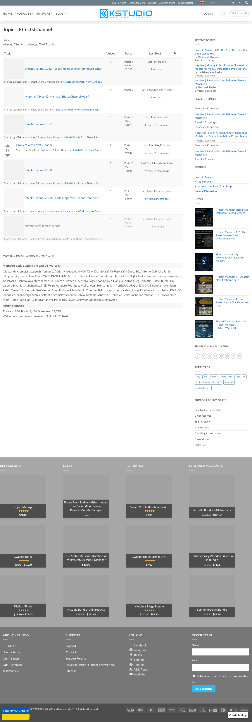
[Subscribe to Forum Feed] (174, 53)
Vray (198, 376)
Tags (238, 376)
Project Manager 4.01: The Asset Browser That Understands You (221, 51)
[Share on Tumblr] (233, 356)
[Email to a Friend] (215, 356)
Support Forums (166, 2)
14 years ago (157, 226)
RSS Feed (140, 669)
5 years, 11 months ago (156, 152)
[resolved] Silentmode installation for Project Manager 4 (220, 82)
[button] (185, 2)
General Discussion (206, 191)
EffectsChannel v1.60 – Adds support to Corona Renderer (61, 198)
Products (23, 13)
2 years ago (157, 69)
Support (43, 13)
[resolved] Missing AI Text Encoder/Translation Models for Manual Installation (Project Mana (221, 67)
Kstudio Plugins (204, 181)
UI (244, 376)
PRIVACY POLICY (34, 709)
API (205, 376)
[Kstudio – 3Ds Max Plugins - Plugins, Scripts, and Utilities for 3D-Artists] (126, 13)
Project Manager (204, 176)
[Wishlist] (222, 13)
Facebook (140, 645)
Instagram (140, 650)
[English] (202, 3)
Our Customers (137, 2)
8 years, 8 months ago (157, 198)
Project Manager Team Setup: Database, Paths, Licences (232, 211)
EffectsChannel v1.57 (38, 124)
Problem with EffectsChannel (34, 145)
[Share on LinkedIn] (227, 356)
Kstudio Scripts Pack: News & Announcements (87, 81)
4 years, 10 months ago (156, 125)
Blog (59, 13)
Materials (229, 382)
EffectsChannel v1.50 (38, 170)
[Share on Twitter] (203, 356)
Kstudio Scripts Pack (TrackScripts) (214, 186)
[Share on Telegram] (239, 356)
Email (195, 660)
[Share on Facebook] (197, 356)
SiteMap (71, 670)
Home (7, 13)
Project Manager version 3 (208, 382)
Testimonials (11, 670)
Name (195, 645)
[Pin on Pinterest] (221, 356)
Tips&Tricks (226, 376)
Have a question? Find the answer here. (90, 664)
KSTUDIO (9, 646)
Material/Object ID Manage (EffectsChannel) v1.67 (57, 96)
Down (7, 155)
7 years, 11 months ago (156, 170)
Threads (139, 659)
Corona (214, 376)
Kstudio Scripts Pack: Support (88, 150)
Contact (151, 2)
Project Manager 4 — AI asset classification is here (232, 278)
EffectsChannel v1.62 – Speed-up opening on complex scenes (63, 68)
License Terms (11, 652)
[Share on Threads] (209, 356)
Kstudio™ (68, 709)
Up (7, 145)
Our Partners (119, 2)
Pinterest (139, 664)
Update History (203, 388)
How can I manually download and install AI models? (229, 257)
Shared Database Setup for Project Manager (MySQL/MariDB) (231, 324)
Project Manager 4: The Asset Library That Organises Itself (232, 302)
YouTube (139, 674)
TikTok (138, 655)
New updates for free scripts (42, 225)
